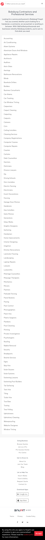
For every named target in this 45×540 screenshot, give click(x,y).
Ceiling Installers (10, 130)
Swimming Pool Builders (13, 382)
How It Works (22, 476)
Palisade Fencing (10, 294)
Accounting (8, 38)
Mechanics (8, 282)
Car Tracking (8, 98)
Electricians (8, 190)
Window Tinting (10, 429)
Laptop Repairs (9, 262)
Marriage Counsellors (12, 274)
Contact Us (22, 484)
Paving (6, 302)
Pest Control (9, 306)
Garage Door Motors (12, 202)
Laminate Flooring (11, 254)
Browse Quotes (22, 444)
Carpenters (8, 106)
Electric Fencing (10, 186)
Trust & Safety (23, 478)
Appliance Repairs (10, 54)
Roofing (7, 342)
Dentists (7, 162)
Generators (8, 218)
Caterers (7, 122)
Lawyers (7, 266)
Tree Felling (8, 410)
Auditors (7, 62)
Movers (6, 286)
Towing (6, 406)
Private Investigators (12, 334)
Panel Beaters (9, 298)
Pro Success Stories (22, 450)
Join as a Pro (22, 447)
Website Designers (11, 425)
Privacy (20, 516)
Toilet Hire (8, 398)
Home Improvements (12, 238)
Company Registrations (13, 138)
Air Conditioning (10, 42)
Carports (7, 118)
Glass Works (8, 222)
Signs (6, 362)
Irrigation (7, 246)
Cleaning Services (10, 134)
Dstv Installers (9, 182)
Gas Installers (9, 210)
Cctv (5, 126)
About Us (22, 461)
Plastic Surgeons (10, 318)
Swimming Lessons (11, 378)
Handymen (8, 234)
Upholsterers (8, 414)
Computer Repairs (10, 146)
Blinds (6, 78)
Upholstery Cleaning (11, 417)
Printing (7, 330)
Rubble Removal (10, 346)
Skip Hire (7, 366)
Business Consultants (12, 90)
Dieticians (8, 166)
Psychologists (9, 338)
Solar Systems (9, 374)
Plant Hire (8, 314)
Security (7, 350)
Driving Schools (9, 178)
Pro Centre (22, 453)
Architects (8, 58)
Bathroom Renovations (13, 74)
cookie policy (29, 535)
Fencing (7, 198)
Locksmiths (8, 270)
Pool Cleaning (9, 326)
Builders (7, 86)
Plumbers (7, 322)
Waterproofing (9, 421)
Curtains (7, 154)
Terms (12, 516)
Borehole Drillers (10, 82)
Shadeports (8, 354)
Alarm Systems (9, 46)
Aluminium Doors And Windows (15, 50)
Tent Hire (7, 390)
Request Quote (22, 481)
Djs (5, 174)
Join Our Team (22, 464)
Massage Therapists (11, 278)
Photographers (9, 310)
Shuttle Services (10, 358)
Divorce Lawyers (10, 170)
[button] (42, 4)
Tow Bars (7, 402)
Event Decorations (11, 194)
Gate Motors (9, 214)
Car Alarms (8, 94)
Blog (22, 467)
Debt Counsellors (10, 158)
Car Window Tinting (11, 102)
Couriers (7, 150)
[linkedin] (27, 522)
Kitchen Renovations (12, 250)
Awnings (7, 70)
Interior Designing (10, 242)
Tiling (6, 394)
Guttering (7, 230)
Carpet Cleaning (10, 110)
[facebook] (17, 522)
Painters (7, 290)
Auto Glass (8, 66)
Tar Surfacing (9, 386)
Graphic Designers (11, 226)
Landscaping (9, 258)
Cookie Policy (30, 516)
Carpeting (7, 114)
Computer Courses (11, 142)
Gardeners (8, 206)
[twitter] (22, 522)
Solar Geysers (9, 370)
